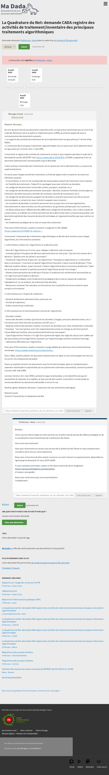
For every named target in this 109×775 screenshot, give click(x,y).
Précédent (6, 568)
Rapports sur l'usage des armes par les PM (21, 582)
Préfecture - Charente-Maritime (14, 655)
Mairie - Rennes (8, 672)
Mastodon (90, 767)
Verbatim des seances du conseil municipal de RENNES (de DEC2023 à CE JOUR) (37, 669)
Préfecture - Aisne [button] (27, 422)
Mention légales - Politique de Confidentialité (20, 733)
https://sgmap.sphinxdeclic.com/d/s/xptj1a (34, 468)
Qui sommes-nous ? (10, 730)
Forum (72, 767)
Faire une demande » (14, 522)
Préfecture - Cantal (9, 636)
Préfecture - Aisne (29, 40)
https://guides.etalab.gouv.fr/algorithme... (34, 350)
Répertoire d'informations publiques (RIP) (21, 599)
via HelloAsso (35, 748)
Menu (105, 3)
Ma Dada (20, 9)
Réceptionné (17, 117)
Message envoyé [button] (15, 114)
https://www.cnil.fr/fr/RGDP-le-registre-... (23, 231)
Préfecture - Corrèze (10, 664)
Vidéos (80, 767)
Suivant (16, 568)
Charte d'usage (42, 730)
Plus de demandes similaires (11, 677)
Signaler (88, 411)
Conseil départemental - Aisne (14, 614)
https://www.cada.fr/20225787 (49, 157)
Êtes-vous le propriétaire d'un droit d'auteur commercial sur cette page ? (31, 690)
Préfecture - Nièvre (9, 647)
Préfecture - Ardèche (10, 625)
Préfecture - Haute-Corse (12, 586)
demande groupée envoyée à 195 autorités (50, 562)
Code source (102, 767)
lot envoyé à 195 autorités (65, 40)
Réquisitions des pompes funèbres (17, 652)
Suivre (24, 46)
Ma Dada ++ (7, 548)
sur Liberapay (22, 748)
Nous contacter (26, 730)
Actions (8, 46)
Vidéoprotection (9, 591)
